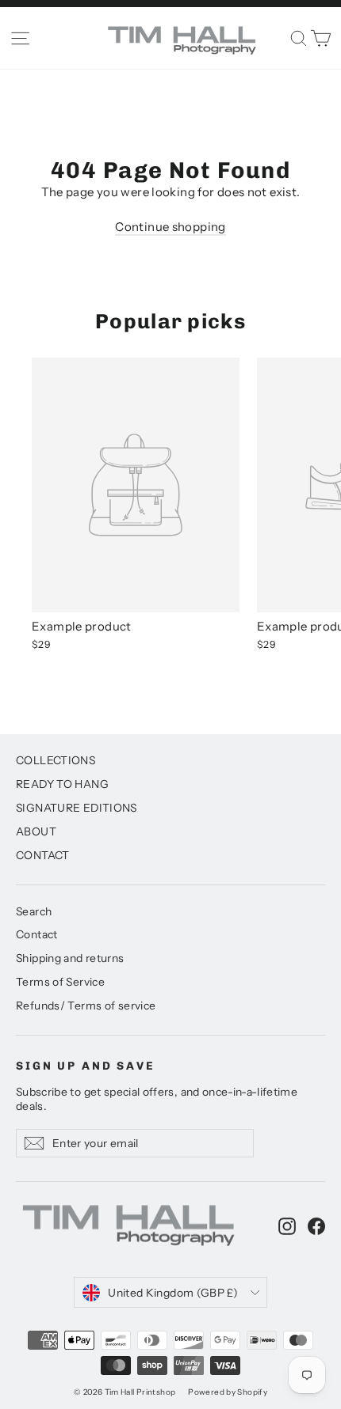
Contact (37, 934)
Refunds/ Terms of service (85, 1005)
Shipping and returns (70, 957)
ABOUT (36, 831)
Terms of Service (60, 981)
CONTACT (43, 855)
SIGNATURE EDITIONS (76, 807)
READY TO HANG (62, 783)
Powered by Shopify (227, 1392)
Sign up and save (85, 1066)
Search (34, 911)
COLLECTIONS (55, 760)
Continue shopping (170, 226)
